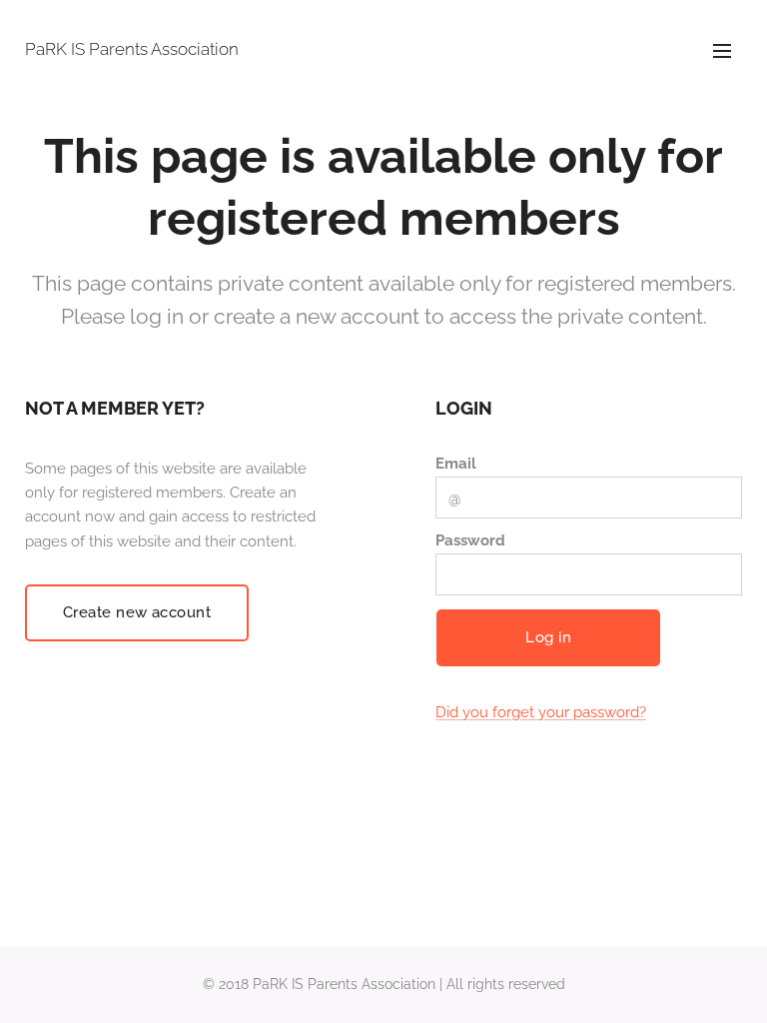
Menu (722, 50)
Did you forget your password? (540, 712)
